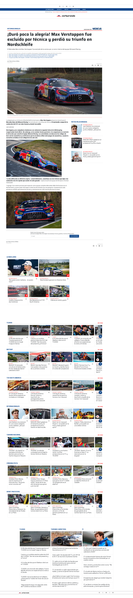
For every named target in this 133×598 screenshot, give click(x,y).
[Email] (73, 6)
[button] (50, 9)
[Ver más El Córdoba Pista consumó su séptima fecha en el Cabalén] (83, 471)
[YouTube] (66, 6)
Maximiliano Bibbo (14, 61)
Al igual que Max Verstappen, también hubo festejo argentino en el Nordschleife (31, 57)
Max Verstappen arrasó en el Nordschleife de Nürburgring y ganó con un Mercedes (31, 56)
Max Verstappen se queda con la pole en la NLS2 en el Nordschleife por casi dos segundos (33, 55)
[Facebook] (59, 6)
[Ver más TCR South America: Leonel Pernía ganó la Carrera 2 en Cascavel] (61, 385)
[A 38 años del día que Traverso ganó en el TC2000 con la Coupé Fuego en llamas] (35, 538)
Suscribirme (74, 236)
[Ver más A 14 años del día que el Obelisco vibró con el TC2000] (61, 330)
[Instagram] (70, 6)
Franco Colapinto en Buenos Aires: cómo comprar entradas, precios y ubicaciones (70, 12)
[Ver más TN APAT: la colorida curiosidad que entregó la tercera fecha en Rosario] (40, 442)
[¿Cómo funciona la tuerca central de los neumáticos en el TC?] (66, 538)
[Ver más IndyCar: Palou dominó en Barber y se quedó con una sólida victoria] (83, 414)
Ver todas (100, 323)
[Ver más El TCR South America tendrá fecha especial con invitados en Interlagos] (18, 385)
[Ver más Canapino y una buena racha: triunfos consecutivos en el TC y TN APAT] (61, 442)
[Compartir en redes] (36, 279)
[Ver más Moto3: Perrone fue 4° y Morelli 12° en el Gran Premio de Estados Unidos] (83, 357)
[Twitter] (63, 6)
